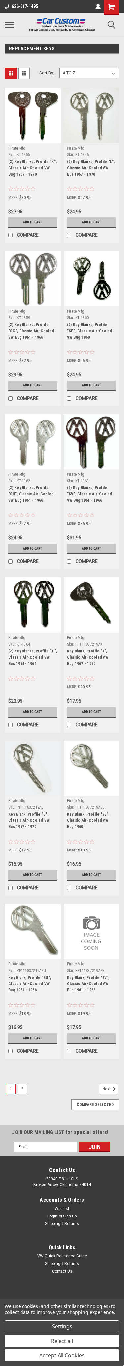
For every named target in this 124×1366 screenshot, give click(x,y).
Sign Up (70, 1216)
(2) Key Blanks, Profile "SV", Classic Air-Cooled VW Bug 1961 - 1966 (89, 494)
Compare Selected (95, 1104)
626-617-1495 (25, 6)
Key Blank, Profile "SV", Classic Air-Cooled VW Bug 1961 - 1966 (88, 983)
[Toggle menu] (9, 24)
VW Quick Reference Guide (62, 1256)
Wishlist (62, 1208)
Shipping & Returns (62, 1223)
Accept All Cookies (62, 1355)
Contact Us (62, 1271)
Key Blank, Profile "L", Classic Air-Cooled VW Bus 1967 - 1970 (29, 820)
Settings (62, 1326)
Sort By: (46, 72)
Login (52, 1216)
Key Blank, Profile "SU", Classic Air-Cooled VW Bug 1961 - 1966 (29, 983)
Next (107, 1089)
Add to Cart (32, 222)
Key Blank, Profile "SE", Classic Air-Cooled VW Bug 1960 (88, 820)
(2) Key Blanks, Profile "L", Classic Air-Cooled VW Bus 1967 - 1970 (91, 168)
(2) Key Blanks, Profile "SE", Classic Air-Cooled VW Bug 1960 (89, 331)
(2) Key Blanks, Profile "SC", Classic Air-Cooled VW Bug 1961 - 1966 (31, 331)
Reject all (62, 1341)
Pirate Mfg (17, 148)
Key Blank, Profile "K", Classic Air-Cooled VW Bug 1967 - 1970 (87, 657)
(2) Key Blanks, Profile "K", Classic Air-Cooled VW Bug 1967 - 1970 (32, 168)
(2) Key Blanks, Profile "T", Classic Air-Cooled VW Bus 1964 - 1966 (32, 657)
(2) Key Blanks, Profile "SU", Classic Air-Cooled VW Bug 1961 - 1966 (31, 494)
